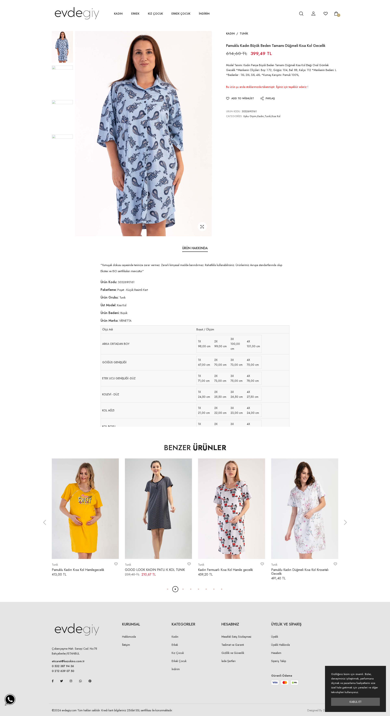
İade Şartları (228, 661)
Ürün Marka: (109, 320)
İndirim (176, 669)
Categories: (234, 116)
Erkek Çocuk (180, 14)
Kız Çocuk (155, 14)
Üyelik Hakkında (280, 645)
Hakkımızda (129, 637)
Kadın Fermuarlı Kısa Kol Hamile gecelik (225, 569)
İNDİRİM (204, 14)
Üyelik (274, 637)
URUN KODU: (233, 111)
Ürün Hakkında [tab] (195, 248)
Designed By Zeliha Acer (322, 710)
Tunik (244, 33)
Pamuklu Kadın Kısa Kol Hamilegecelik (78, 569)
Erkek (135, 14)
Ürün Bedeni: (110, 313)
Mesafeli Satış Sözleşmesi (236, 637)
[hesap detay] (291, 13)
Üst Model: (108, 305)
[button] (44, 522)
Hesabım (276, 653)
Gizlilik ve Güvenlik (232, 653)
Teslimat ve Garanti (232, 645)
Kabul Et (356, 702)
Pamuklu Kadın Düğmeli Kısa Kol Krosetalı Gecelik (300, 571)
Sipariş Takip (278, 661)
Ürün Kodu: (109, 282)
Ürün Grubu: (110, 297)
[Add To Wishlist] (116, 564)
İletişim (126, 645)
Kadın (118, 14)
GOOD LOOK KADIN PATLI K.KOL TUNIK (155, 569)
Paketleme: (109, 289)
